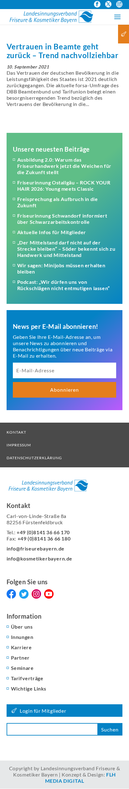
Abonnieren (64, 390)
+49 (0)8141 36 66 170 (43, 532)
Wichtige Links (28, 688)
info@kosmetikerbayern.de (39, 558)
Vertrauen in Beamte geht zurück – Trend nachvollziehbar (63, 51)
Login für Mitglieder (43, 711)
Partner (20, 658)
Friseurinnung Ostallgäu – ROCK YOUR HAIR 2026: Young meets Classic (64, 185)
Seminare (22, 668)
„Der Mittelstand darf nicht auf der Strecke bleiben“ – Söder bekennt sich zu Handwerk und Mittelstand (66, 248)
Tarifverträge (27, 678)
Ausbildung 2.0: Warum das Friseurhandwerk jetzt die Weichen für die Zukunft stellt (64, 166)
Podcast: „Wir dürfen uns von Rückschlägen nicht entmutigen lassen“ (63, 285)
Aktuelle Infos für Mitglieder (51, 232)
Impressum (19, 445)
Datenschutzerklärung (34, 457)
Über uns (22, 627)
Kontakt (16, 432)
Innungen (22, 637)
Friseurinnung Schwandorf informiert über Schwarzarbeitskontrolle (62, 219)
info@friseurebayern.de (35, 548)
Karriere (21, 647)
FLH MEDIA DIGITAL (80, 777)
